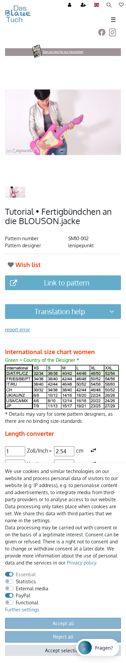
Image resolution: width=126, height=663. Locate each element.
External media (32, 588)
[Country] (96, 5)
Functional (27, 602)
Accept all (63, 623)
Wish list (27, 264)
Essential (26, 574)
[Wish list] (121, 5)
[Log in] (70, 5)
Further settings (22, 609)
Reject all (63, 637)
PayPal (23, 595)
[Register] (84, 5)
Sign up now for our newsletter (63, 52)
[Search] (109, 5)
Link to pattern (66, 282)
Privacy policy (81, 563)
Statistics (26, 581)
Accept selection (63, 650)
